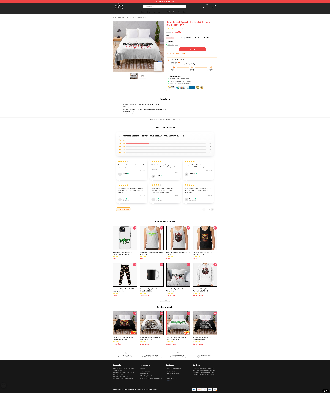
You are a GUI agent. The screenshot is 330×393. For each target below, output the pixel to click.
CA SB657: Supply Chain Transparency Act (151, 378)
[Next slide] (161, 46)
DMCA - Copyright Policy (146, 376)
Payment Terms (171, 371)
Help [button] (327, 390)
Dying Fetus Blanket (140, 17)
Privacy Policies (144, 373)
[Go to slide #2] (143, 76)
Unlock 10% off (3, 385)
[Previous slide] (115, 46)
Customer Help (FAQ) (172, 378)
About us (142, 368)
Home (114, 17)
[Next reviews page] (212, 209)
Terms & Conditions (145, 371)
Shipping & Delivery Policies (174, 368)
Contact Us (169, 376)
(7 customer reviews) (179, 29)
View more (165, 300)
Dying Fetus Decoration (125, 17)
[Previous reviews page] (203, 209)
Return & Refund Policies (173, 373)
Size (167, 35)
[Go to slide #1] (134, 76)
